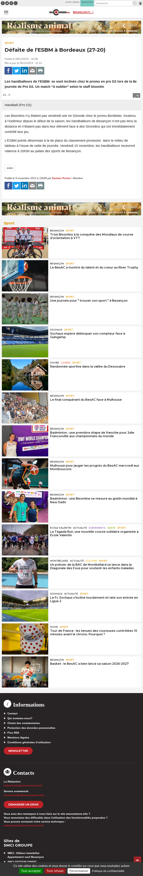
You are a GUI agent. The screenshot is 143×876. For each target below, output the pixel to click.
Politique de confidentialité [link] (108, 870)
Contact (12, 713)
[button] (134, 3)
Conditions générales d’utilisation (29, 742)
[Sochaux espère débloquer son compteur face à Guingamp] (25, 341)
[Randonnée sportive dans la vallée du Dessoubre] (25, 374)
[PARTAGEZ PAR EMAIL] (32, 70)
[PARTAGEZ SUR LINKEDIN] (24, 70)
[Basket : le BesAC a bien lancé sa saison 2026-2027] (25, 672)
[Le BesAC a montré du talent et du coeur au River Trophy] (25, 275)
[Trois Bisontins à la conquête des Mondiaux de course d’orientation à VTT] (25, 242)
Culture (91, 560)
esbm (10, 167)
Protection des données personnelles (31, 727)
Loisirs (65, 362)
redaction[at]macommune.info (23, 785)
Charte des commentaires (23, 723)
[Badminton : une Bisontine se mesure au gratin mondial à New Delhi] (25, 506)
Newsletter (18, 750)
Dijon (54, 626)
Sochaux (56, 329)
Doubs (54, 362)
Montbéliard (59, 560)
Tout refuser (55, 871)
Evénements (97, 527)
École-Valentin (60, 527)
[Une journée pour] (25, 308)
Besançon (57, 230)
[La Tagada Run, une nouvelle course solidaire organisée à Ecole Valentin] (25, 539)
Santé (111, 527)
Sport (9, 43)
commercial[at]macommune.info (24, 795)
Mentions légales (18, 737)
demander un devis (23, 804)
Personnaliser (78, 871)
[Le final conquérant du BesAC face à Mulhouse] (25, 407)
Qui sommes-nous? (19, 718)
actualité (80, 527)
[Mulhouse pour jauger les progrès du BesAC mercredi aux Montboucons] (25, 473)
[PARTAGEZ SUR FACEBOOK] (8, 70)
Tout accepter (31, 871)
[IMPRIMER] (40, 70)
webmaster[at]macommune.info (24, 825)
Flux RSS (13, 732)
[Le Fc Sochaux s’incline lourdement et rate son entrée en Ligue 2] (25, 605)
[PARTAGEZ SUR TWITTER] (16, 70)
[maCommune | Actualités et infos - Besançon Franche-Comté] (59, 12)
